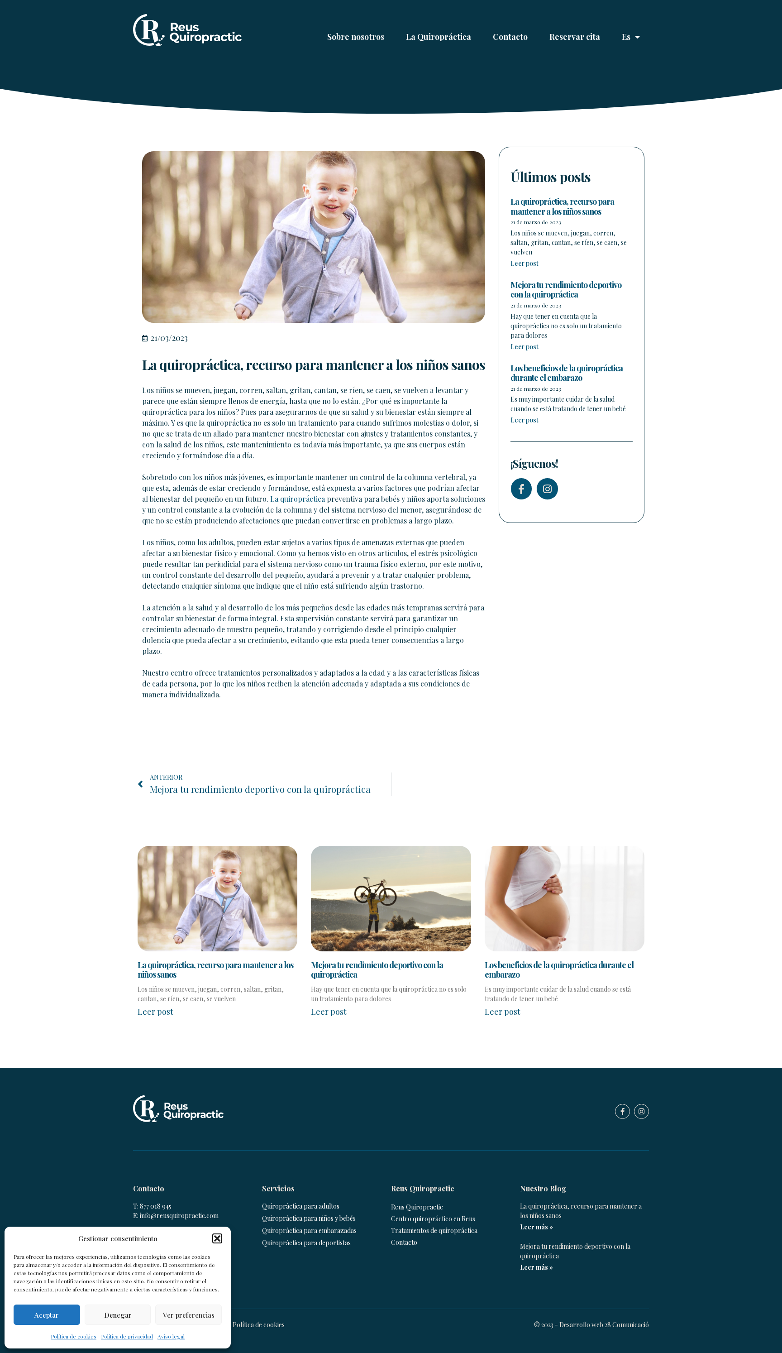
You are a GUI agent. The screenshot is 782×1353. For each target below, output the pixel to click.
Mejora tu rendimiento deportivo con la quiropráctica (565, 289)
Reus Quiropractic (417, 1207)
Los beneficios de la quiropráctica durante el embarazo (566, 373)
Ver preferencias (189, 1314)
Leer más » (536, 1227)
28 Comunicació (627, 1324)
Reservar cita (574, 36)
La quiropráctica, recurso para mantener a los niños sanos (562, 206)
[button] (217, 1238)
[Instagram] (547, 488)
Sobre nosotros (355, 36)
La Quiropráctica (438, 36)
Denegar (118, 1314)
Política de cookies (73, 1336)
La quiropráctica (297, 499)
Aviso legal (171, 1336)
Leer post (524, 263)
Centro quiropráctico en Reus (433, 1218)
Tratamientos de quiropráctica (434, 1230)
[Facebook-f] (521, 488)
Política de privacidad (127, 1336)
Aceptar (46, 1314)
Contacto (510, 36)
